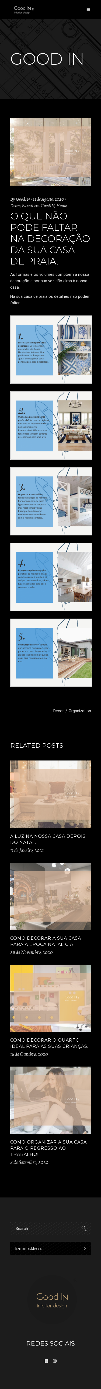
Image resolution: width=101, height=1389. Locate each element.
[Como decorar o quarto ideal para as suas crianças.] (50, 998)
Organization (80, 710)
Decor (15, 205)
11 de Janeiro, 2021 (27, 850)
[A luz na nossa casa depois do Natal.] (50, 794)
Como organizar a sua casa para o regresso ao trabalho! (48, 1148)
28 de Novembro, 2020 (31, 952)
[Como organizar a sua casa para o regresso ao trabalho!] (50, 1100)
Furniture (30, 205)
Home (61, 205)
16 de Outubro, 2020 (29, 1054)
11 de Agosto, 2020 (48, 199)
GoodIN (23, 199)
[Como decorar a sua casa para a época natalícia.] (50, 896)
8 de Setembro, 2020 (29, 1162)
